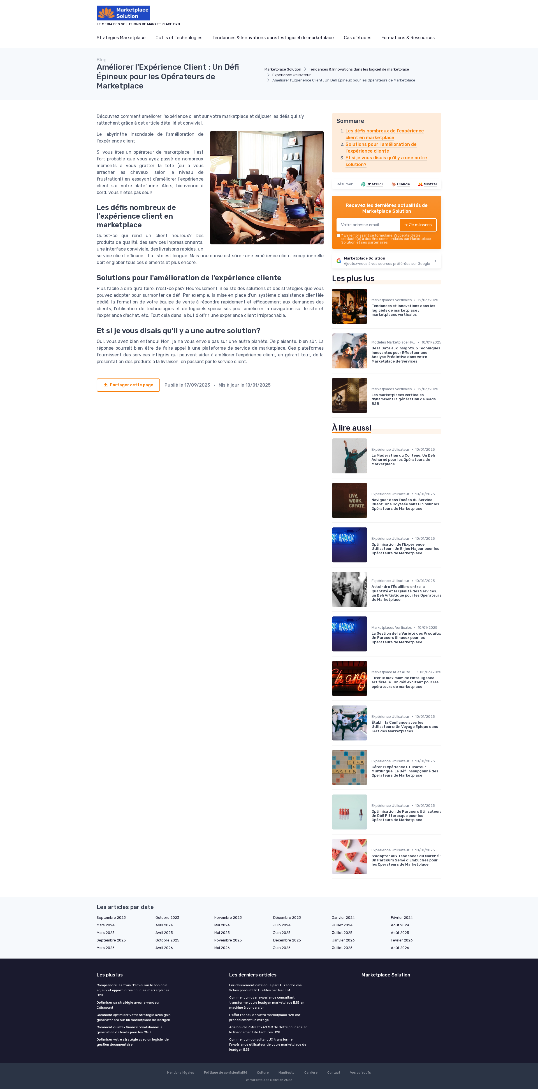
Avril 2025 (164, 933)
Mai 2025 (222, 933)
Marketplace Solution (283, 69)
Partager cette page (131, 384)
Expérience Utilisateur (291, 75)
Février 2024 (402, 917)
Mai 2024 (222, 925)
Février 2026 (402, 940)
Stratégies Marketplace (121, 37)
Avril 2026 (164, 948)
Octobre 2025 (167, 940)
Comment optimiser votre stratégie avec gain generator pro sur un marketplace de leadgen (134, 1017)
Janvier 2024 (343, 917)
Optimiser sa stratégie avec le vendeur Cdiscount (128, 1005)
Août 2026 (400, 948)
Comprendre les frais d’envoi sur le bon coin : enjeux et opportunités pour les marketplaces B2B (133, 990)
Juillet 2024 (342, 925)
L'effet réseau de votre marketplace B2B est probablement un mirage (264, 1017)
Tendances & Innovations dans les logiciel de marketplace (273, 37)
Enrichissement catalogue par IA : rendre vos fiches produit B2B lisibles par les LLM (265, 987)
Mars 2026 (106, 948)
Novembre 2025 (228, 940)
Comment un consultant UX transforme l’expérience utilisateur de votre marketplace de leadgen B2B (267, 1044)
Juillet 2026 (342, 948)
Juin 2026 (282, 948)
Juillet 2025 (342, 933)
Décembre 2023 (287, 917)
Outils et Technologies (179, 37)
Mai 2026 (222, 948)
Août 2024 (400, 925)
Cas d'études (357, 37)
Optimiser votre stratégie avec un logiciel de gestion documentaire (133, 1041)
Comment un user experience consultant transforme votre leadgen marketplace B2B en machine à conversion (266, 1002)
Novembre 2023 (228, 917)
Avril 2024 (164, 925)
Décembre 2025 (287, 940)
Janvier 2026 (343, 940)
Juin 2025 (282, 933)
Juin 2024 (282, 925)
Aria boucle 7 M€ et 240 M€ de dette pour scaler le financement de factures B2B (268, 1029)
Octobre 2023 (167, 917)
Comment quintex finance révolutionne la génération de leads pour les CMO (130, 1029)
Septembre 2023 (111, 917)
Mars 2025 (106, 933)
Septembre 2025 (111, 940)
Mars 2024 (106, 925)
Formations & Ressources (408, 37)
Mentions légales (180, 1072)
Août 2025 (400, 933)
